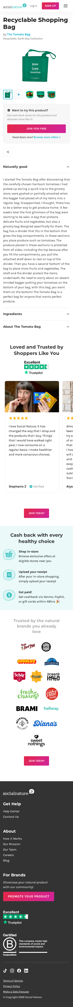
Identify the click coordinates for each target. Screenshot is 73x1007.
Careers (8, 855)
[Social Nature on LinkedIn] (26, 971)
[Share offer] (7, 152)
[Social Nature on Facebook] (19, 971)
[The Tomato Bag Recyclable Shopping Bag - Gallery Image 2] (29, 94)
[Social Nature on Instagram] (12, 971)
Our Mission (11, 844)
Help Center (11, 811)
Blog (6, 860)
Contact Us (11, 817)
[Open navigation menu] (65, 6)
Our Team (10, 849)
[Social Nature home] (14, 6)
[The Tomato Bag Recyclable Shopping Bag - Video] (18, 94)
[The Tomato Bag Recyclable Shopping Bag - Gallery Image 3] (40, 94)
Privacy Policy (11, 986)
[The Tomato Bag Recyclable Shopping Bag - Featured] (7, 94)
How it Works (12, 838)
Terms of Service (13, 980)
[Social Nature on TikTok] (5, 971)
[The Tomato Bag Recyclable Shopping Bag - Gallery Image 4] (51, 94)
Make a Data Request (16, 991)
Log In (33, 5)
